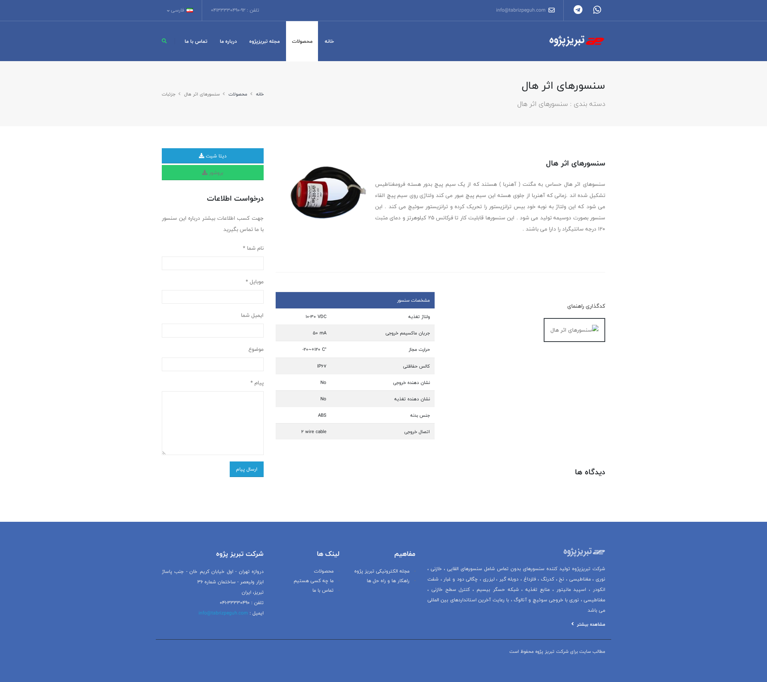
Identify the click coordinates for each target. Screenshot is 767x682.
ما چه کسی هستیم (314, 581)
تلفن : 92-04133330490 (235, 10)
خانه (329, 41)
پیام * (257, 383)
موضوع (256, 349)
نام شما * (253, 248)
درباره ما (228, 41)
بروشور (215, 172)
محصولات (302, 41)
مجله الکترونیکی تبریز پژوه (381, 571)
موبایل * (255, 281)
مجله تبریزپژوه (264, 41)
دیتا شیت (215, 155)
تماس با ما (196, 41)
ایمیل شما (252, 315)
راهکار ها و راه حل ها (388, 581)
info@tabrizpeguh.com (521, 10)
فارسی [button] (177, 10)
